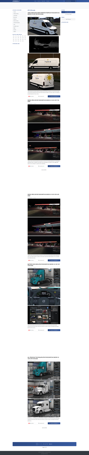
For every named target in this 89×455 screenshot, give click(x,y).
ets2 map (42, 453)
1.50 (22, 37)
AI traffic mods (16, 26)
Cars (14, 24)
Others (15, 31)
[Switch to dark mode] (64, 1)
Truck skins (15, 15)
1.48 (18, 37)
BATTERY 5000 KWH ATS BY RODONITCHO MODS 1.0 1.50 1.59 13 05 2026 (44, 265)
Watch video (32, 96)
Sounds (15, 29)
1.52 (13, 39)
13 (43, 444)
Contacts (47, 1)
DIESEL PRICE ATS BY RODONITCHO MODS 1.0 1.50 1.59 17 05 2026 (43, 101)
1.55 (20, 39)
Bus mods (15, 17)
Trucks (35, 360)
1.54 (18, 39)
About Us (39, 1)
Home (35, 1)
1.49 (20, 37)
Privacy (49, 452)
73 (46, 444)
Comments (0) (41, 96)
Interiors (15, 19)
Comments (41, 166)
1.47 (15, 37)
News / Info (43, 1)
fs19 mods (46, 453)
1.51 (25, 37)
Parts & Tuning (16, 20)
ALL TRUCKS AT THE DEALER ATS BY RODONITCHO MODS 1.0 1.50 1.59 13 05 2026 (43, 358)
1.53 (15, 39)
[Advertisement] (44, 5)
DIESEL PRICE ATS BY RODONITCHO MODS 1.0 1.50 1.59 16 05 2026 (43, 195)
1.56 (22, 39)
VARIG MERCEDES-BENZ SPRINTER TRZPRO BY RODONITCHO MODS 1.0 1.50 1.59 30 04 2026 (44, 13)
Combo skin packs (17, 22)
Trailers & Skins (16, 13)
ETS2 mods (69, 19)
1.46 (13, 37)
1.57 (25, 39)
